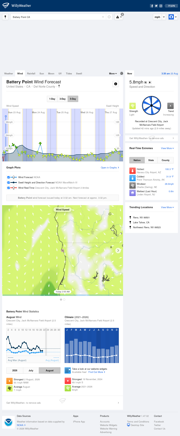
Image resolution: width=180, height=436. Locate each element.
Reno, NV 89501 (141, 217)
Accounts (105, 421)
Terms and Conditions (138, 421)
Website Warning (108, 428)
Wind (20, 73)
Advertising (105, 432)
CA (28, 86)
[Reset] (103, 16)
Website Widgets (108, 425)
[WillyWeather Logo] (18, 5)
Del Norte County (44, 86)
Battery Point (59, 86)
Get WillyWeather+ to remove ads (146, 138)
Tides (69, 73)
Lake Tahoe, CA (141, 222)
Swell (79, 73)
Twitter (157, 425)
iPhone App (79, 421)
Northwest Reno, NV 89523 (147, 227)
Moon (51, 73)
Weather (8, 73)
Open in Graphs (109, 167)
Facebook (159, 421)
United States (14, 86)
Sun (42, 73)
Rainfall (31, 73)
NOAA (20, 425)
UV (60, 73)
